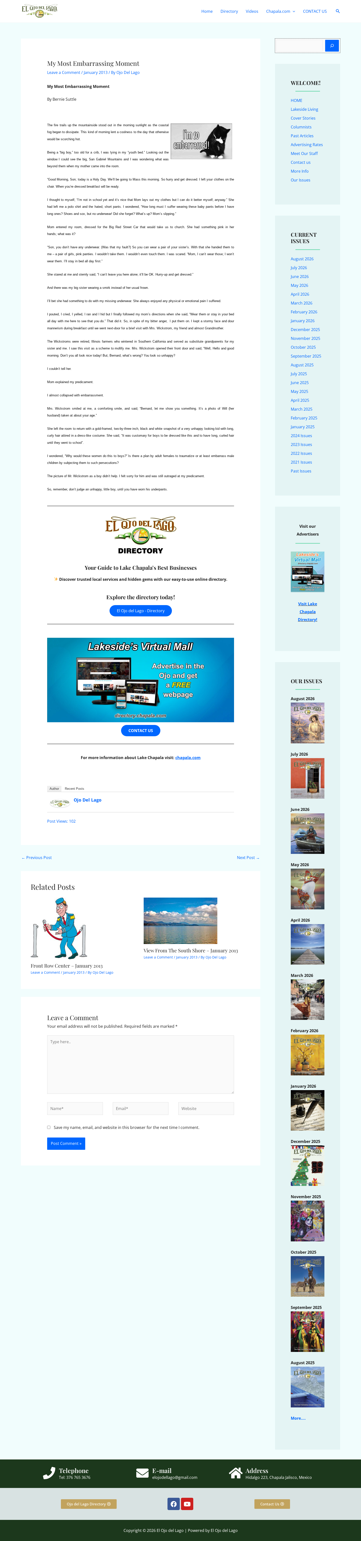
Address (257, 1470)
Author (54, 789)
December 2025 (305, 329)
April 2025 (300, 400)
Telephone (74, 1470)
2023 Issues (301, 444)
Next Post (248, 857)
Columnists (301, 127)
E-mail (162, 1470)
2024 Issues (301, 435)
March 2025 (301, 409)
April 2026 (300, 294)
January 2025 (303, 427)
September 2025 (306, 356)
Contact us (301, 162)
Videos (252, 11)
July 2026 (299, 267)
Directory (229, 11)
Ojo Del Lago (87, 800)
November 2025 (305, 338)
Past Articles (302, 136)
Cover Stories (303, 118)
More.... (298, 1418)
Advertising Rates (307, 144)
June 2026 (300, 276)
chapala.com (188, 757)
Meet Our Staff (304, 153)
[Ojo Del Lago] (60, 802)
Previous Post (36, 857)
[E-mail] (142, 1473)
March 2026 (301, 303)
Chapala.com (278, 11)
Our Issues (300, 180)
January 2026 (303, 320)
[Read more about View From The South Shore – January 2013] (180, 920)
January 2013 (96, 72)
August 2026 (302, 259)
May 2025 (299, 391)
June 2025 (300, 382)
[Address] (236, 1473)
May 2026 (299, 285)
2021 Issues (301, 462)
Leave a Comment (63, 72)
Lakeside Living (304, 109)
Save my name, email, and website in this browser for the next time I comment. (126, 1127)
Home (207, 11)
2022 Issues (301, 453)
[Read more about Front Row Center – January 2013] (59, 928)
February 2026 (304, 312)
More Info (300, 171)
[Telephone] (49, 1473)
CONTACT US (315, 11)
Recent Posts (74, 789)
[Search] (332, 46)
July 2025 (299, 373)
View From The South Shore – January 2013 (191, 950)
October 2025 (303, 347)
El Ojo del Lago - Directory (141, 610)
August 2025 (302, 365)
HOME (296, 100)
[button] (292, 11)
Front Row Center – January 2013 (67, 965)
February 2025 (304, 418)
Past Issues (301, 471)
